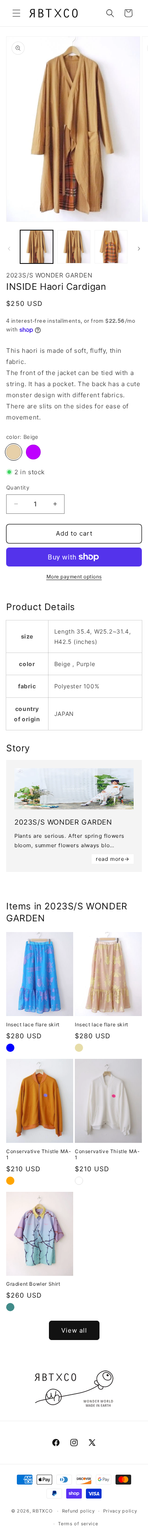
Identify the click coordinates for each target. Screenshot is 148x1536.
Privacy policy (120, 1511)
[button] (16, 13)
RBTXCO (42, 1511)
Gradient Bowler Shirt (33, 1284)
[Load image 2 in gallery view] (73, 246)
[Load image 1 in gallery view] (36, 246)
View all (74, 1330)
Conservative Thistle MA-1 (38, 1154)
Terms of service (78, 1524)
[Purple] (33, 452)
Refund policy (78, 1511)
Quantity (17, 487)
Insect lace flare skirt (33, 1024)
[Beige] (13, 452)
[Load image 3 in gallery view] (111, 246)
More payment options (74, 576)
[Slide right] (139, 249)
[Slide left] (9, 249)
